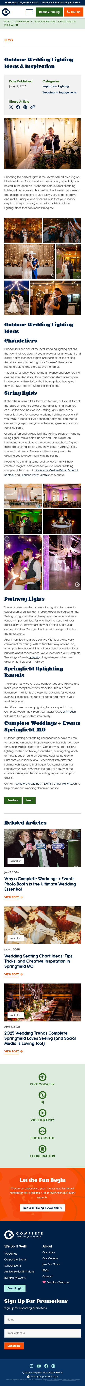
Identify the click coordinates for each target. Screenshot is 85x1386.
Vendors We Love (57, 1282)
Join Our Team (51, 1264)
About (47, 1246)
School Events (12, 1266)
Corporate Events (15, 1259)
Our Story (48, 1252)
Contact (47, 1276)
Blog (7, 21)
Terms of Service (69, 1380)
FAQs (45, 1270)
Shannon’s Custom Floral (50, 470)
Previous (13, 800)
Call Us (75, 12)
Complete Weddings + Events (47, 1372)
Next (29, 800)
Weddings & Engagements (59, 92)
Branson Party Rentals (35, 475)
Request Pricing (49, 12)
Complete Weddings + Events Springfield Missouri (46, 784)
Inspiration (22, 21)
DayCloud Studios (48, 1376)
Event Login (15, 1288)
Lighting (63, 86)
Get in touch (68, 712)
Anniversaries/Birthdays (19, 1271)
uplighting (35, 657)
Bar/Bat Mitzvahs (15, 1278)
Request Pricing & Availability (42, 1208)
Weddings (10, 1254)
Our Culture (50, 1258)
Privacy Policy (53, 1380)
